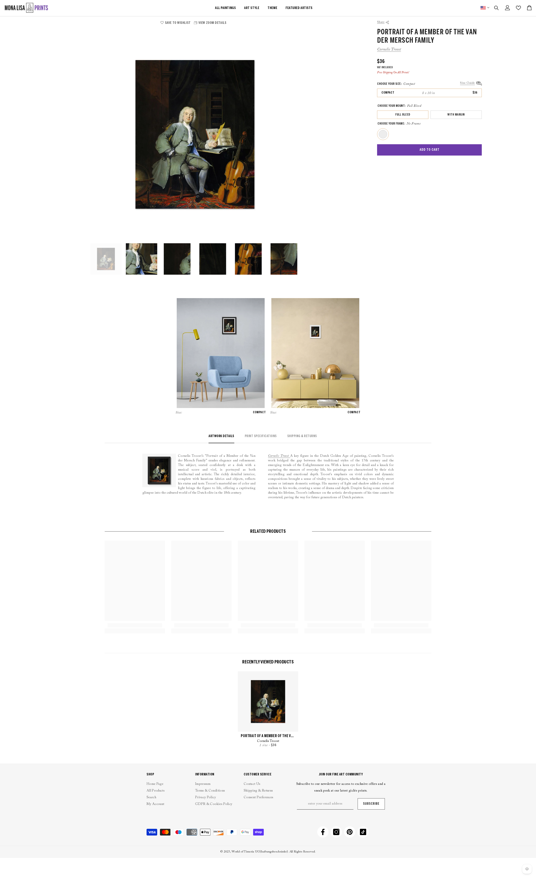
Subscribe (371, 803)
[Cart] (529, 7)
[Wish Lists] (518, 7)
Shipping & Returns (302, 436)
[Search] (496, 8)
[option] (195, 134)
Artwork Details (221, 436)
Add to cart (429, 149)
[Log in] (507, 7)
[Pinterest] (349, 832)
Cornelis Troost (389, 50)
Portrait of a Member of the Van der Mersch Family (268, 736)
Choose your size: (396, 84)
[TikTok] (363, 832)
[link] (135, 625)
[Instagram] (336, 832)
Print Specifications (261, 436)
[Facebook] (323, 832)
